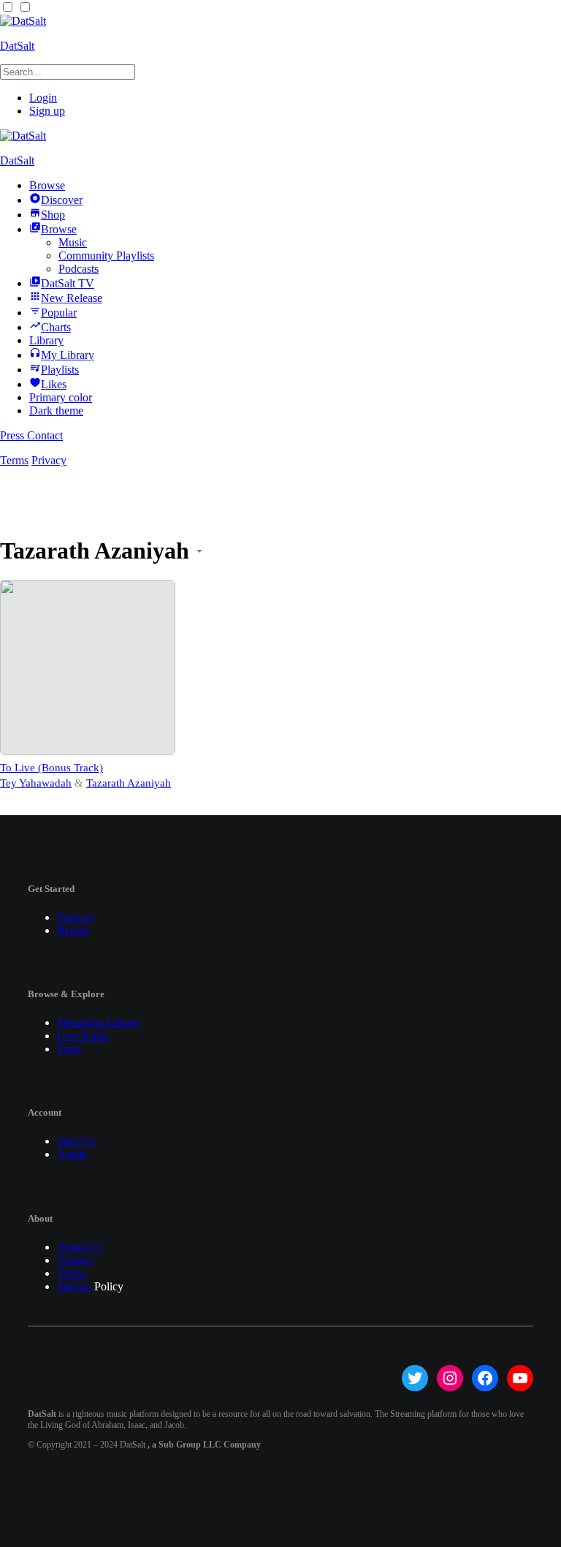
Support (75, 917)
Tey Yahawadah (36, 783)
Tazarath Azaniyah (128, 783)
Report (72, 930)
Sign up (47, 111)
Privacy (48, 460)
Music (72, 242)
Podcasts (78, 268)
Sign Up (76, 1141)
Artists (72, 1154)
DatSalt (17, 45)
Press (13, 435)
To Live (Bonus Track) (51, 768)
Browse (47, 185)
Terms (14, 460)
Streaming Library (99, 1022)
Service (74, 1286)
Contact (45, 435)
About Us (79, 1247)
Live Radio (83, 1035)
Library (46, 340)
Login (43, 97)
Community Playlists (106, 255)
